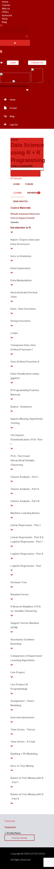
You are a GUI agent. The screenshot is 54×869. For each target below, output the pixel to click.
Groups (13, 108)
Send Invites (20, 201)
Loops (14, 333)
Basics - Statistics (21, 406)
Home (5, 1)
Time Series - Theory (22, 729)
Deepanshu (10, 827)
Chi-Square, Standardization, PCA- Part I (26, 439)
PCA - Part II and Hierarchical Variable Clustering (22, 460)
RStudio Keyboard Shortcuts (25, 213)
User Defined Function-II (24, 361)
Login (13, 63)
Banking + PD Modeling (24, 754)
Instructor (7, 15)
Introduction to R (20, 227)
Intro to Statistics (20, 256)
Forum (29, 184)
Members (33, 192)
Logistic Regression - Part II (26, 554)
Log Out (14, 124)
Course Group (19, 837)
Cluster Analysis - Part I (24, 477)
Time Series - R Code (22, 741)
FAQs (5, 18)
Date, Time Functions (23, 309)
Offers (5, 11)
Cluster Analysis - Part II (24, 489)
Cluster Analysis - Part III (24, 501)
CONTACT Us (37, 63)
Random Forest (19, 594)
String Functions (20, 321)
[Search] (26, 36)
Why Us (6, 8)
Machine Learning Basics (25, 513)
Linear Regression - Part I (25, 525)
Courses (6, 4)
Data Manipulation (21, 280)
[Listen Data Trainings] (25, 81)
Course (17, 192)
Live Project (17, 672)
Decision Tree (18, 582)
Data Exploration (20, 268)
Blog (4, 21)
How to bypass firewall (22, 217)
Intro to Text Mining (22, 766)
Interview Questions (22, 717)
